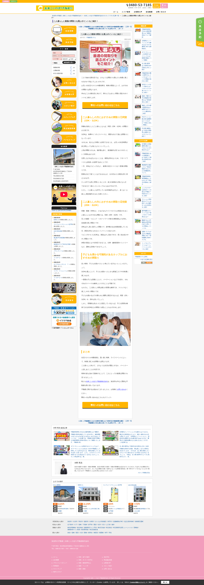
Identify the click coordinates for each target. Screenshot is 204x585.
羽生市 (81, 521)
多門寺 (90, 524)
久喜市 (75, 521)
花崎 (66, 508)
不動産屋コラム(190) (141, 256)
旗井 (113, 524)
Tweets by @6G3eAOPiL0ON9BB (61, 210)
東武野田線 (85, 529)
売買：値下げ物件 (84, 557)
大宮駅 (85, 511)
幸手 (106, 532)
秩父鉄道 (109, 527)
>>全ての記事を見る (146, 259)
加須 (68, 532)
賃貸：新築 (82, 569)
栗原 (95, 524)
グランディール (58, 251)
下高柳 (85, 524)
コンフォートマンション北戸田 (63, 224)
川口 (103, 524)
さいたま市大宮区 (92, 508)
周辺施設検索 (108, 560)
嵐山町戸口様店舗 (59, 237)
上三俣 (108, 524)
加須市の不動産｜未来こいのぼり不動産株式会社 (70, 541)
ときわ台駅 (137, 511)
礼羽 (99, 524)
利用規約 (56, 566)
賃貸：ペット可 (83, 566)
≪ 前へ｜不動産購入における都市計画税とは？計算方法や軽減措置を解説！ (101, 26)
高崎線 (136, 527)
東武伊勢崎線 (71, 527)
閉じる (165, 582)
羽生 (110, 532)
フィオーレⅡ (58, 277)
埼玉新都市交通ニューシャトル (123, 527)
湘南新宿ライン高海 (73, 529)
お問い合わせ (121, 389)
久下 (76, 524)
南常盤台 (143, 508)
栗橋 (85, 532)
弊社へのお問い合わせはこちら (105, 105)
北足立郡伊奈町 (129, 521)
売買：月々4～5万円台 (85, 560)
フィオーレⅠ (58, 257)
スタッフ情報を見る (144, 472)
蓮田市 (86, 521)
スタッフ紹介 (108, 566)
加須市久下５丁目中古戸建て (62, 244)
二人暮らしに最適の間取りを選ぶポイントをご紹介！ (102, 34)
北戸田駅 (110, 511)
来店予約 (106, 557)
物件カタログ (57, 572)
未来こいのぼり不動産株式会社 (97, 381)
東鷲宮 (96, 532)
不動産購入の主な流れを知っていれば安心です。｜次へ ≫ (105, 28)
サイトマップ (57, 569)
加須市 (63, 508)
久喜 (81, 532)
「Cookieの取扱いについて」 (137, 582)
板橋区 (139, 508)
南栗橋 (101, 532)
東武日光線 (101, 527)
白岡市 (92, 521)
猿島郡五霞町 (139, 521)
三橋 (98, 508)
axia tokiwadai (58, 231)
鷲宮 (77, 532)
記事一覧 (129, 26)
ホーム (55, 557)
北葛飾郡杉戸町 (118, 521)
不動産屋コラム (91, 37)
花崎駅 (60, 511)
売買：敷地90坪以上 (85, 563)
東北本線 (80, 527)
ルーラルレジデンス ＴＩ (62, 264)
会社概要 (56, 560)
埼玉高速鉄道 (94, 529)
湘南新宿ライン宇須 (90, 527)
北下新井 (70, 524)
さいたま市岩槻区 (100, 521)
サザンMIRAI (56, 485)
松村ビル (56, 219)
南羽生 (90, 532)
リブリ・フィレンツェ (60, 271)
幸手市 (110, 521)
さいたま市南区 (116, 508)
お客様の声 (107, 563)
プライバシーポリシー (60, 563)
